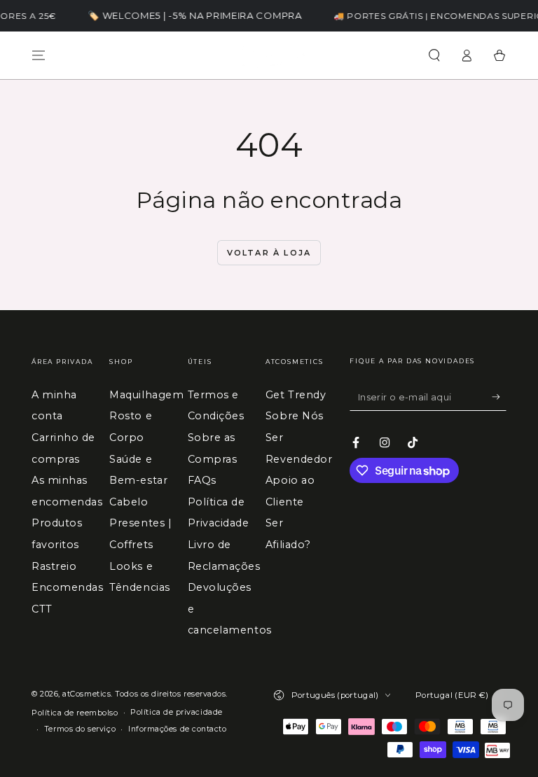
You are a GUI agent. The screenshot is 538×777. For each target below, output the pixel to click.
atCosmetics (86, 694)
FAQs (202, 480)
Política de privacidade (176, 712)
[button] (434, 55)
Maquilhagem (146, 394)
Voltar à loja (269, 253)
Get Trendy (295, 394)
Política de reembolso (75, 713)
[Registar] (499, 397)
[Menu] (38, 55)
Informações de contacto (177, 729)
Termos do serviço (80, 729)
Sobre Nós (294, 416)
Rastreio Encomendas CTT (67, 587)
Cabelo (128, 502)
